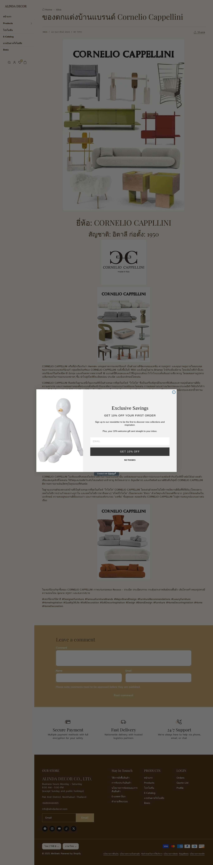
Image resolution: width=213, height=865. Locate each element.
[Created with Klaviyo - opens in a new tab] (106, 474)
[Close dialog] (173, 392)
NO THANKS (130, 460)
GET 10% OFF (130, 451)
